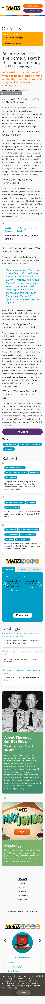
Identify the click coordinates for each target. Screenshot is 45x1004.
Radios (11, 962)
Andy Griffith (10, 444)
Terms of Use (22, 899)
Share (24, 431)
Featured (9, 569)
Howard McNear (11, 534)
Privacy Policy (22, 895)
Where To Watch (33, 11)
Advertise (22, 891)
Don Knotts (34, 472)
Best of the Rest (22, 539)
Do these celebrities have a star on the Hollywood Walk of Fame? (21, 641)
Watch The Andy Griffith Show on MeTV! (21, 229)
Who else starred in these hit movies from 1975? (20, 660)
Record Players (15, 967)
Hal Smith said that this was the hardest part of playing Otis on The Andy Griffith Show (22, 514)
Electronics (21, 957)
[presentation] (5, 584)
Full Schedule (33, 6)
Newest (36, 569)
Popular (22, 569)
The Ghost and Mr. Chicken (16, 472)
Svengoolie (17, 43)
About (22, 884)
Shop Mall (23, 615)
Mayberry (8, 449)
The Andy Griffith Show (30, 444)
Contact (22, 887)
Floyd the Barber (28, 534)
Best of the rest (12, 507)
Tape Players (14, 971)
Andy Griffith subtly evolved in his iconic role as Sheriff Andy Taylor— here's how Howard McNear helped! (22, 546)
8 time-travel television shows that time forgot (22, 679)
